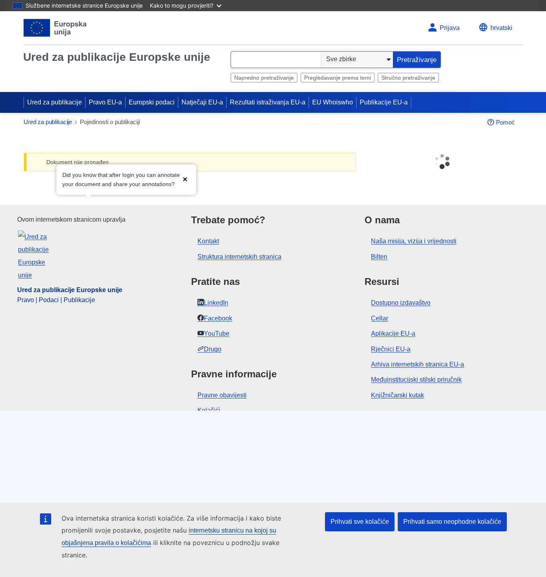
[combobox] (276, 60)
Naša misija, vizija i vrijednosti (413, 241)
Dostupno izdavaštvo (400, 302)
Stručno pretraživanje (408, 77)
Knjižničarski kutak (397, 395)
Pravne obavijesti (222, 395)
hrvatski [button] (501, 27)
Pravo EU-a (105, 102)
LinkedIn (216, 302)
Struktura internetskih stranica (239, 256)
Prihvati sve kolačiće (360, 521)
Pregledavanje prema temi (337, 77)
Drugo (212, 349)
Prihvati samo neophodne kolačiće (452, 521)
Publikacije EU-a (384, 102)
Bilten (379, 256)
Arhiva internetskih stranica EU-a (417, 364)
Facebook (218, 318)
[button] (185, 178)
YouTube (216, 333)
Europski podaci (152, 102)
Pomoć (505, 122)
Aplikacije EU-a (393, 333)
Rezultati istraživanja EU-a (267, 102)
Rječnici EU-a (390, 349)
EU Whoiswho (332, 102)
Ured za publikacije (54, 102)
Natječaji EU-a (202, 102)
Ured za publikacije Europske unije (116, 57)
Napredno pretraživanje (264, 77)
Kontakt (208, 241)
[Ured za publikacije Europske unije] (55, 28)
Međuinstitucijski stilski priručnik (416, 379)
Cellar (379, 318)
